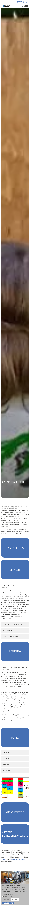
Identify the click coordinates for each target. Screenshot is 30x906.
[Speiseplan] (24, 2)
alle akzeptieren (8, 903)
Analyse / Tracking (7, 896)
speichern (15, 899)
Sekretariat (4, 859)
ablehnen (6, 899)
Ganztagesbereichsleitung (18, 859)
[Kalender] (26, 2)
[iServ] (19, 2)
